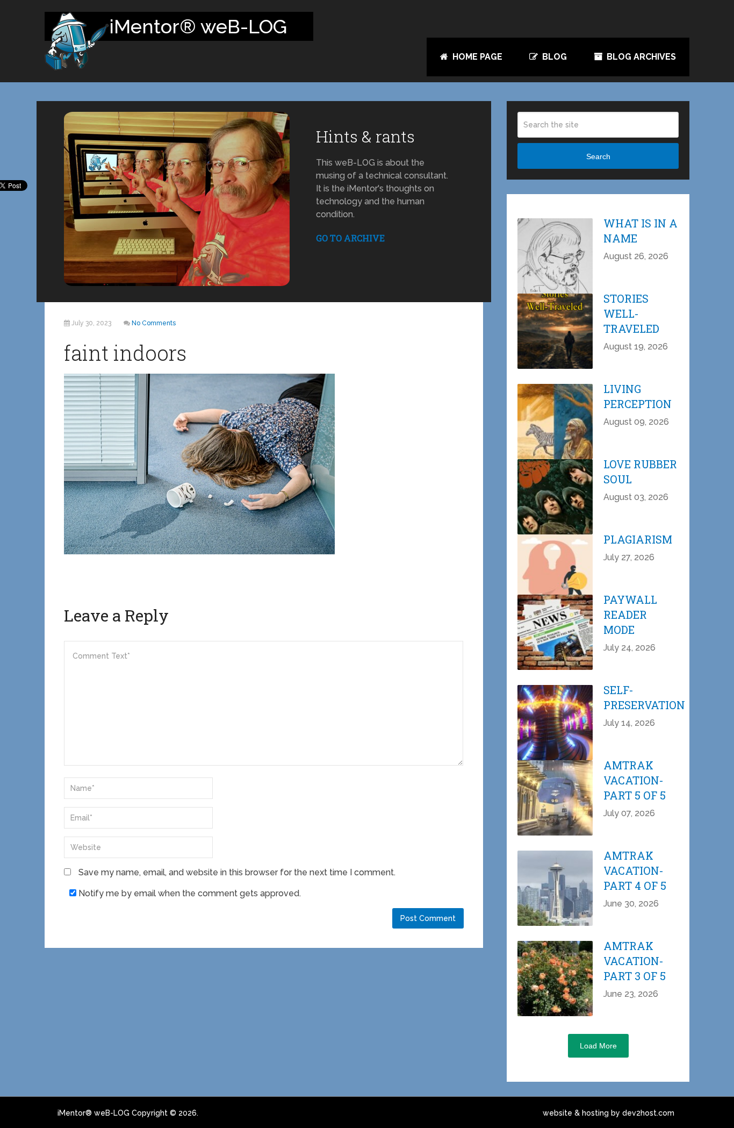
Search (598, 156)
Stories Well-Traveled (631, 313)
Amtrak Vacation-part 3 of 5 (634, 961)
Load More (598, 1045)
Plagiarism (637, 539)
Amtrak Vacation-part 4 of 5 (634, 870)
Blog (553, 57)
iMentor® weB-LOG (93, 1113)
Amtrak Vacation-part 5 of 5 (634, 780)
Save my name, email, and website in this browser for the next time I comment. (236, 872)
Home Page (476, 57)
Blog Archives (640, 57)
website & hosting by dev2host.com (608, 1113)
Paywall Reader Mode (630, 614)
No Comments (154, 323)
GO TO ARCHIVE (350, 238)
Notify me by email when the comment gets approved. (188, 893)
